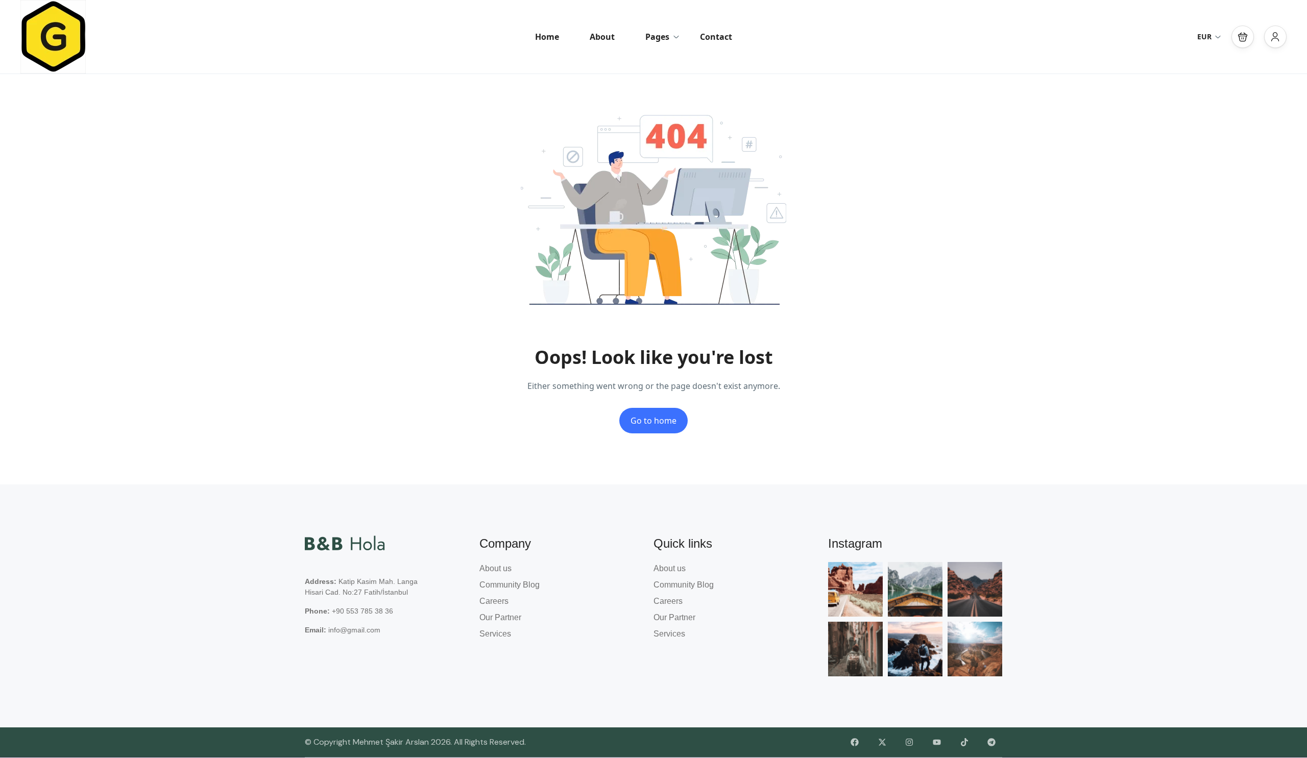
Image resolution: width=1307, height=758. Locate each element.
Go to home (653, 420)
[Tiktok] (964, 742)
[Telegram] (991, 742)
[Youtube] (937, 742)
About (602, 36)
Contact (716, 36)
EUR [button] (1204, 36)
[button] (1242, 37)
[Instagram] (910, 742)
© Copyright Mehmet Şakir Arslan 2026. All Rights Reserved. (415, 742)
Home (547, 36)
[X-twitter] (882, 742)
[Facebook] (854, 742)
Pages (657, 36)
